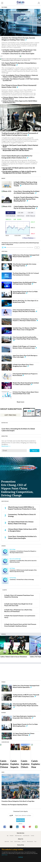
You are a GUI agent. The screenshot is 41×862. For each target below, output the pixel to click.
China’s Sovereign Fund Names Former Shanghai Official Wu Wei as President (24, 310)
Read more (20, 402)
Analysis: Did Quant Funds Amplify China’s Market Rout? (20, 146)
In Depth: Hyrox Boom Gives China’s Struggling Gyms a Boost (23, 365)
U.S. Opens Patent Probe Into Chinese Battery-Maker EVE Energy (19, 64)
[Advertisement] (20, 671)
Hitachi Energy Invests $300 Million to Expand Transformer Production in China (22, 508)
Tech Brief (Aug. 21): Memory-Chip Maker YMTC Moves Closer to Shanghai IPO (25, 328)
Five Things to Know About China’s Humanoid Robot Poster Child (19, 86)
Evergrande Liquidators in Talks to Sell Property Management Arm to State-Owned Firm (19, 172)
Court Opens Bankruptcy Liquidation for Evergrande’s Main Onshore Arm (17, 157)
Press (35, 841)
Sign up (34, 450)
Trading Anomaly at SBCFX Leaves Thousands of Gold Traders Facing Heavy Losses (20, 134)
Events (11, 841)
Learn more (4, 854)
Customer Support (17, 841)
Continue (20, 857)
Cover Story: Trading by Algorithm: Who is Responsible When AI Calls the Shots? (18, 149)
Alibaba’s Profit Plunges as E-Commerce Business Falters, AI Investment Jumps (24, 347)
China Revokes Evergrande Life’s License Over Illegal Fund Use (24, 265)
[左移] (2, 645)
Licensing (32, 835)
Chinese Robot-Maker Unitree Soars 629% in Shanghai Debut (18, 98)
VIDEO (2, 772)
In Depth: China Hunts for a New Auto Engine (18, 53)
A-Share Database (28, 238)
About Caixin (7, 841)
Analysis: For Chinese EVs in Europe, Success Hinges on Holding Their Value (18, 39)
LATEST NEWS (4, 251)
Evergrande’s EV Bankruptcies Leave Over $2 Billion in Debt (19, 168)
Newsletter (12, 835)
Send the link (20, 820)
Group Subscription (26, 835)
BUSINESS (3, 712)
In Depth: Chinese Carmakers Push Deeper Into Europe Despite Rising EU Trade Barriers (19, 50)
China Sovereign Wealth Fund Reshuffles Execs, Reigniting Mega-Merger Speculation (25, 338)
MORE (37, 247)
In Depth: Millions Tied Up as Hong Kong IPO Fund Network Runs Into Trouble (25, 184)
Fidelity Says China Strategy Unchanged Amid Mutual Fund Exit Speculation (26, 255)
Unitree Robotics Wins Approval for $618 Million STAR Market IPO (20, 101)
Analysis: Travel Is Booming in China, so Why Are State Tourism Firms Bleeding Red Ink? (26, 199)
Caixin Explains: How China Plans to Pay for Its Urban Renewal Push (26, 207)
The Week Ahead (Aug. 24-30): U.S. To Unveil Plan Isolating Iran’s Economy (26, 274)
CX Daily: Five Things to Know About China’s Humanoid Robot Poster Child (26, 392)
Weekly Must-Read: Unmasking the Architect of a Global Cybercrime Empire (26, 383)
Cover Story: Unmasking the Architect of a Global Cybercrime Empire (26, 192)
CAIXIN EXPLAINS (5, 742)
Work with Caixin (30, 841)
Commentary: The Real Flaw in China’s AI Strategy (22, 579)
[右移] (39, 645)
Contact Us (24, 841)
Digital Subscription (18, 835)
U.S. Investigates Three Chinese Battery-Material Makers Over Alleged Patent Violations (20, 76)
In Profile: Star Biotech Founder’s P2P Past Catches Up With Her (21, 79)
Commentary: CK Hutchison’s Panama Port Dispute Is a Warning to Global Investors (25, 319)
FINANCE (3, 681)
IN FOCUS (3, 634)
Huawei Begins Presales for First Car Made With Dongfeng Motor (25, 292)
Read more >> (6, 446)
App (7, 835)
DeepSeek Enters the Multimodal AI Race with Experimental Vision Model (25, 283)
